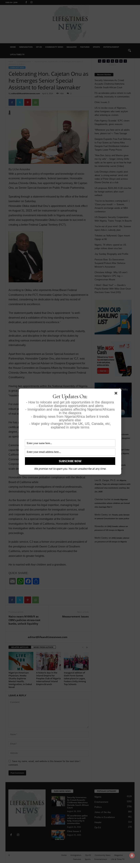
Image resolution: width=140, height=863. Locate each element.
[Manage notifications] (132, 855)
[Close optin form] (117, 394)
